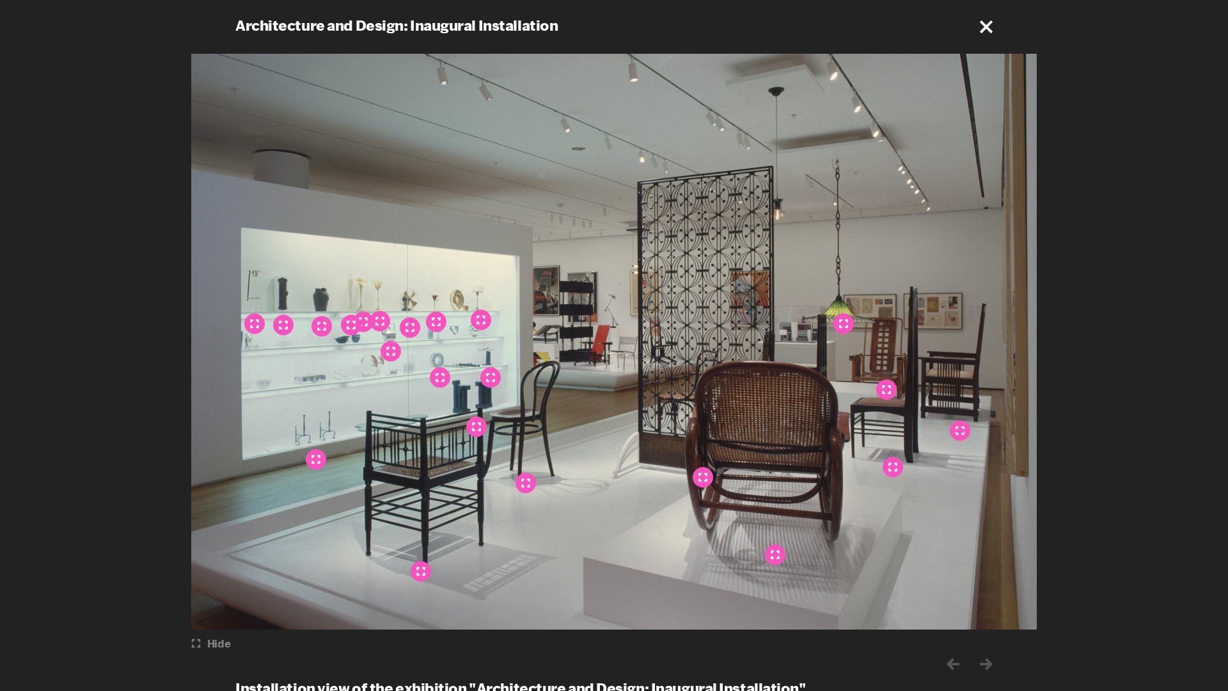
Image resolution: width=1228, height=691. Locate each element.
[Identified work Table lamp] (481, 320)
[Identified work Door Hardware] (283, 325)
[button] (986, 26)
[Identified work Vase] (321, 326)
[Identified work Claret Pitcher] (254, 323)
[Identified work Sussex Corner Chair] (420, 571)
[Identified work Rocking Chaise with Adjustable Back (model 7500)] (775, 554)
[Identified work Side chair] (893, 467)
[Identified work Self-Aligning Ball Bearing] (440, 377)
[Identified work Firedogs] (316, 459)
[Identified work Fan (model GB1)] (410, 327)
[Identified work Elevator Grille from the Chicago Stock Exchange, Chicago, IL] (703, 477)
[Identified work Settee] (960, 430)
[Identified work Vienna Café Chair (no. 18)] (525, 483)
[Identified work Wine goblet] (436, 321)
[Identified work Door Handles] (490, 377)
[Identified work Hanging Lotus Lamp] (843, 323)
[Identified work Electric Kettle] (390, 351)
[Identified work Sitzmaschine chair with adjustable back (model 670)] (886, 389)
